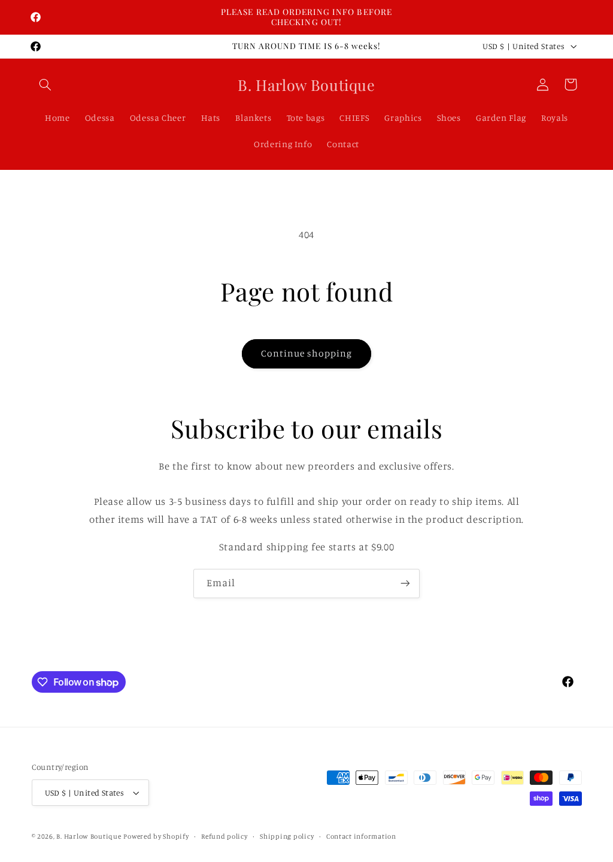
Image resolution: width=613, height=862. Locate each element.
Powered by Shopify (156, 836)
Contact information (361, 836)
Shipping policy (287, 836)
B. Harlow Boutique (88, 836)
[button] (45, 84)
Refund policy (224, 836)
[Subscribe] (405, 583)
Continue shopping (307, 353)
